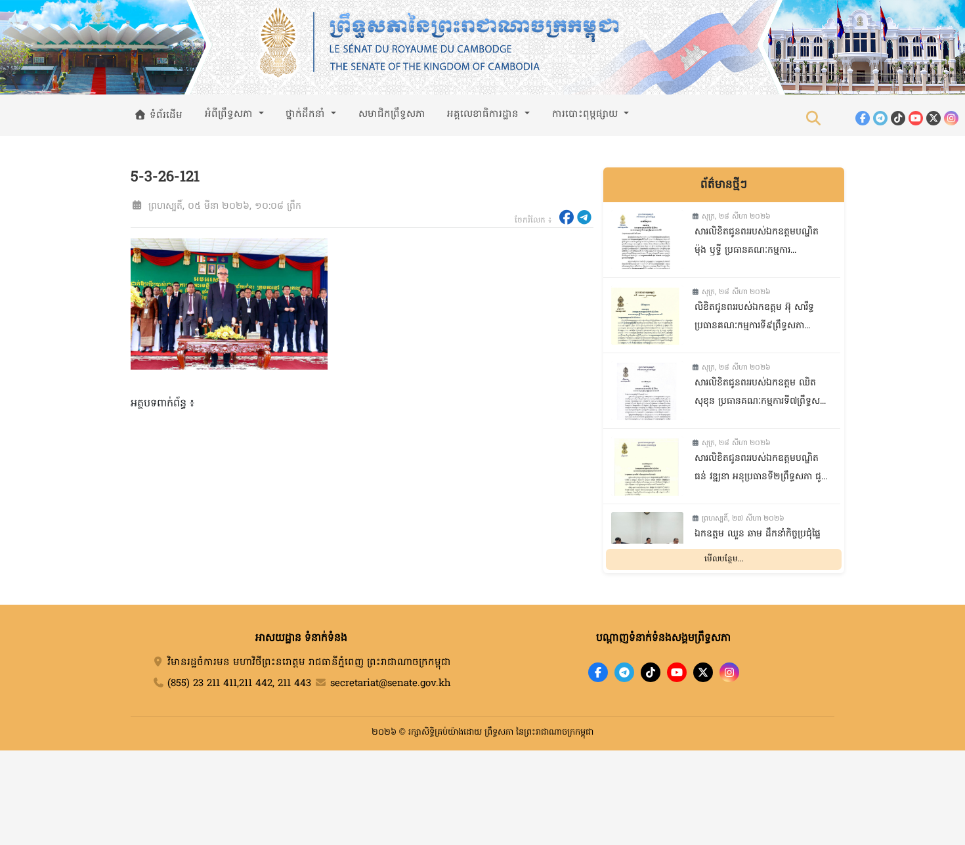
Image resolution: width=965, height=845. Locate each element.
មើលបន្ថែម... (724, 559)
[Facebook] (862, 118)
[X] (703, 672)
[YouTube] (916, 118)
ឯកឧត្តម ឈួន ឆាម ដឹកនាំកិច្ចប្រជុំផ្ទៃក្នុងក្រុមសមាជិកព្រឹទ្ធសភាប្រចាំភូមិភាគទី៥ (758, 545)
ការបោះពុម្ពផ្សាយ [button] (586, 114)
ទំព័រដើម (164, 115)
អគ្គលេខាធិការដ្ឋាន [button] (484, 114)
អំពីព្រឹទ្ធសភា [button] (230, 114)
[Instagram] (951, 118)
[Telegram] (880, 118)
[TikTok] (898, 118)
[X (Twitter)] (933, 118)
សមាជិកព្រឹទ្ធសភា (391, 114)
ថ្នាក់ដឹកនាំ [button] (307, 114)
